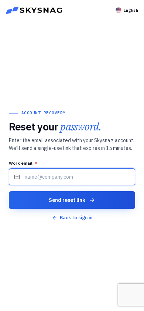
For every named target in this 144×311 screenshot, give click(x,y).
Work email (23, 163)
